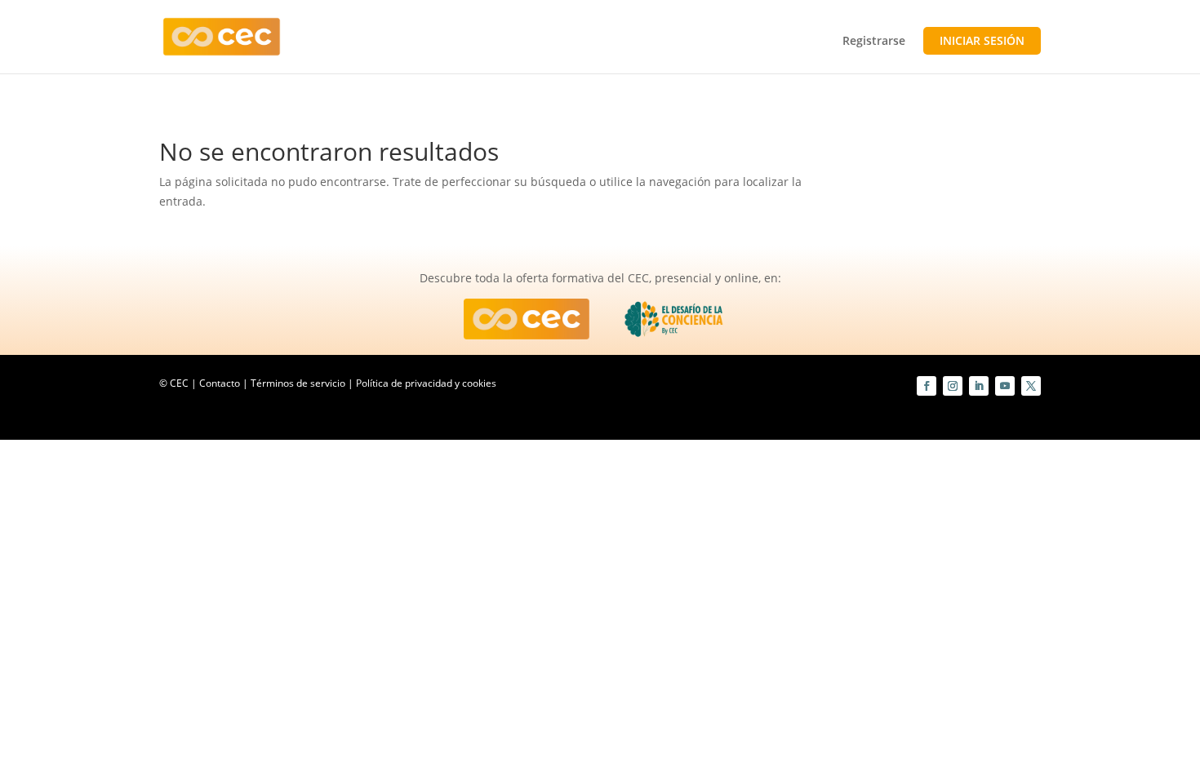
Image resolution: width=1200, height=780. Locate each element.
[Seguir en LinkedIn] (979, 386)
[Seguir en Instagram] (952, 386)
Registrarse (873, 41)
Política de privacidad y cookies (426, 383)
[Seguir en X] (1031, 386)
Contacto (219, 383)
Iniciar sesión (982, 40)
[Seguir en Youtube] (1005, 386)
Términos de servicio (298, 383)
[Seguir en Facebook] (926, 386)
